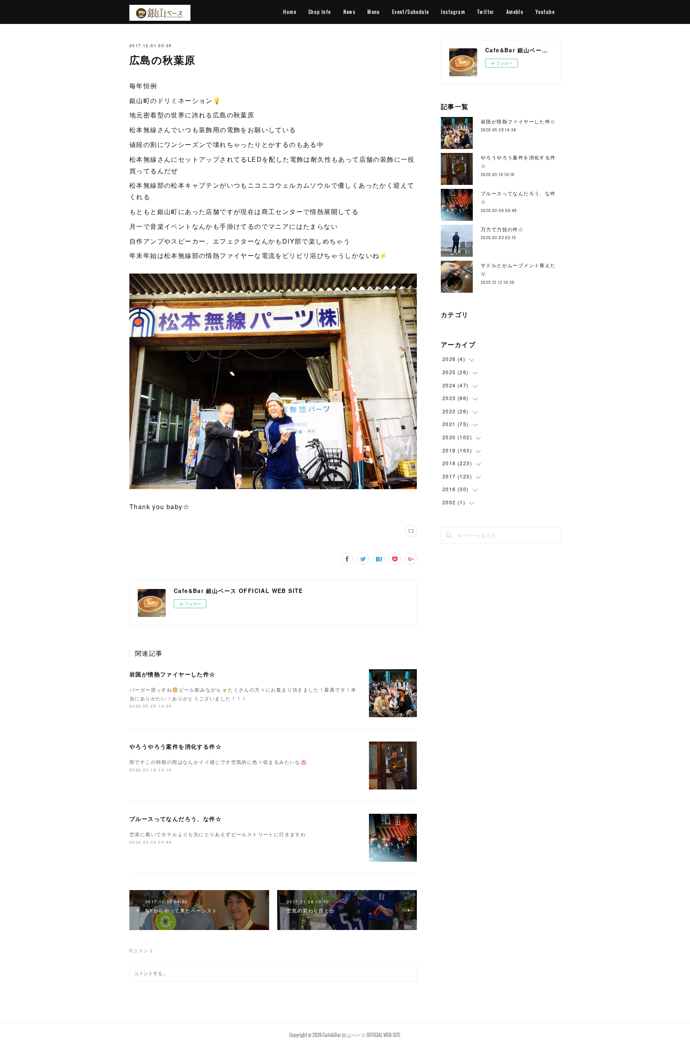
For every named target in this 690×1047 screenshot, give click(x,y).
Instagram (453, 11)
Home (289, 11)
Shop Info (319, 11)
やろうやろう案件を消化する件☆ (175, 746)
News (349, 11)
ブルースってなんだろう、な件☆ (175, 819)
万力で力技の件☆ (502, 229)
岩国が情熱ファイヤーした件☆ (172, 674)
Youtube (545, 11)
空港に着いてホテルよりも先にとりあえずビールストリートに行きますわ (217, 834)
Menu (373, 11)
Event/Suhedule (410, 11)
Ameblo (514, 11)
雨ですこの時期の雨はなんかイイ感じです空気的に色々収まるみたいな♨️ (218, 761)
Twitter (485, 11)
